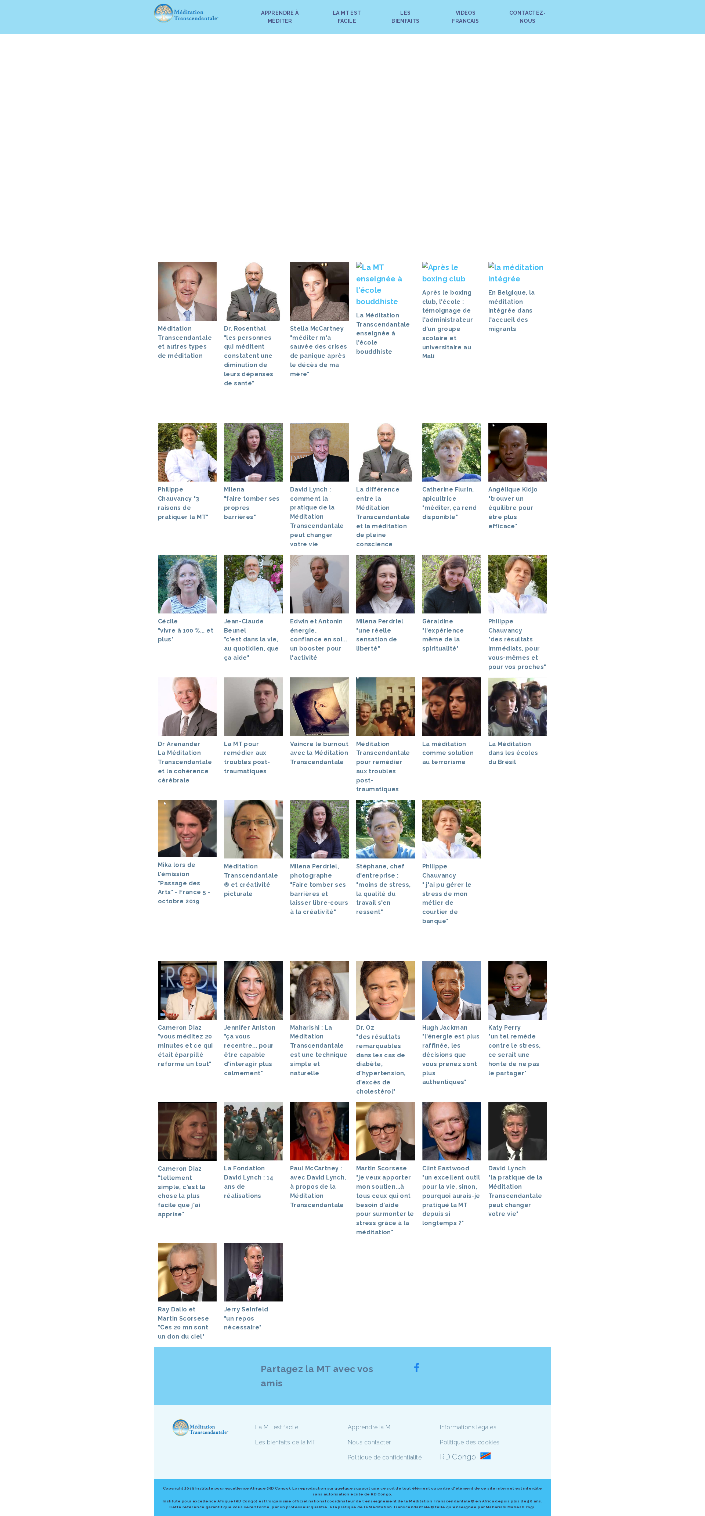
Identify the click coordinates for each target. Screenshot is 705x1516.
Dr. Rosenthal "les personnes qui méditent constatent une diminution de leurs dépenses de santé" (249, 356)
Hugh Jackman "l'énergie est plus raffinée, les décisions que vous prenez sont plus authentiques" (451, 1055)
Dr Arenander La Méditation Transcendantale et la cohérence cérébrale (185, 762)
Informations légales (468, 1427)
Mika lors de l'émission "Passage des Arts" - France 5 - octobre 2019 (184, 883)
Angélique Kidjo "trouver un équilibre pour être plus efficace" (513, 507)
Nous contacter (369, 1442)
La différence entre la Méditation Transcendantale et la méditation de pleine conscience (383, 517)
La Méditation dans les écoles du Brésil (513, 753)
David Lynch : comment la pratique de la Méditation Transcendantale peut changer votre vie (317, 517)
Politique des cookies (469, 1442)
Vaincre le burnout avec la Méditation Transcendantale (319, 753)
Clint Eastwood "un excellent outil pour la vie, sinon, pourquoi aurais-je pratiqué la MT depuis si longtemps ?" (451, 1196)
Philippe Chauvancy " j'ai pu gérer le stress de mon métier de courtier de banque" (447, 894)
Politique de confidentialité (385, 1457)
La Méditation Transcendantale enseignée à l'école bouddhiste (383, 333)
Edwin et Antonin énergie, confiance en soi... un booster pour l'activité (318, 639)
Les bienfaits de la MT (285, 1442)
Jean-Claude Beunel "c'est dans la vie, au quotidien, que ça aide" (251, 639)
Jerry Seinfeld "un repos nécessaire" (246, 1318)
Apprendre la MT (371, 1427)
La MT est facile (276, 1427)
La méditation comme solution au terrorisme (448, 753)
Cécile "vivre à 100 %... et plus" (185, 630)
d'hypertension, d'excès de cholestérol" (381, 1082)
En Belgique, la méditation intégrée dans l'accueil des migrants (511, 310)
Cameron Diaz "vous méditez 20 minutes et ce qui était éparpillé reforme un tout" (185, 1045)
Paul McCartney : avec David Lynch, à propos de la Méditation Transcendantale (318, 1186)
